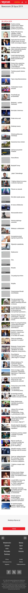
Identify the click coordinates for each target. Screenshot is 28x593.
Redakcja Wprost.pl (14, 520)
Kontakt (21, 559)
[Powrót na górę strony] (25, 538)
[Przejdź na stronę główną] (0, 2)
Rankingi (7, 554)
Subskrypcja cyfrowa (7, 562)
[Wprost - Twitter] (14, 572)
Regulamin (7, 564)
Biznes (21, 543)
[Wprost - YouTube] (19, 572)
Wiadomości (7, 543)
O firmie (7, 559)
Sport (21, 546)
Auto (7, 548)
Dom (21, 548)
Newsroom (6, 6)
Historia (21, 551)
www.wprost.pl (11, 589)
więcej (14, 529)
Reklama (21, 562)
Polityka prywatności (21, 564)
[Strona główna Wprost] (5, 2)
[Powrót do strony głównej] (2, 538)
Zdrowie (7, 546)
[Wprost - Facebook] (9, 572)
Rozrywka (7, 551)
